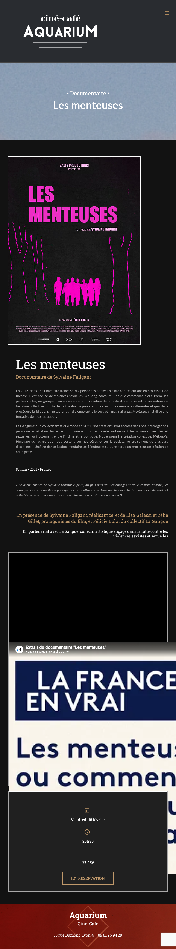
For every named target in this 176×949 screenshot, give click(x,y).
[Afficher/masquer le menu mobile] (167, 13)
